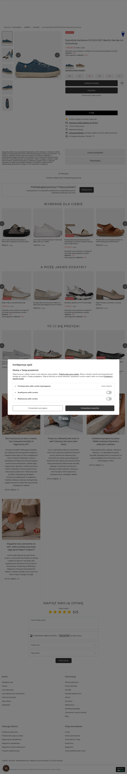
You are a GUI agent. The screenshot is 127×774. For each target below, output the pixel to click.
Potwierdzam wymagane (37, 408)
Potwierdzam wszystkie (90, 408)
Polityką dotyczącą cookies (69, 374)
